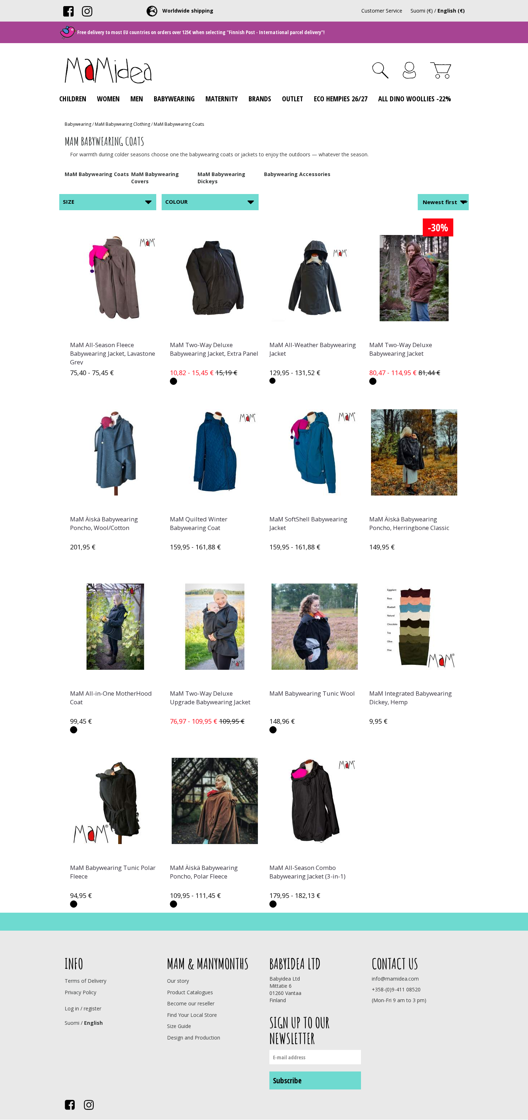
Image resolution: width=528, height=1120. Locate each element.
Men (136, 98)
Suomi (72, 1022)
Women (108, 98)
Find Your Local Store (192, 1014)
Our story (178, 980)
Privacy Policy (80, 992)
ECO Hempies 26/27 (340, 98)
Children (72, 98)
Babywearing (174, 98)
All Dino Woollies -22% (414, 98)
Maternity (221, 98)
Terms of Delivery (85, 980)
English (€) (451, 10)
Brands (260, 98)
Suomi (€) (422, 10)
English (93, 1022)
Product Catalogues (190, 992)
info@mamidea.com (395, 978)
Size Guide (179, 1026)
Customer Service (381, 10)
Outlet (292, 98)
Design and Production (193, 1037)
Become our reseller (190, 1003)
